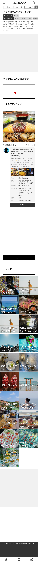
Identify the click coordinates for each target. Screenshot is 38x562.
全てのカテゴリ (8, 18)
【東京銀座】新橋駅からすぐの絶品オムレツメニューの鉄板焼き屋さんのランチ (22, 152)
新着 (8, 7)
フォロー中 (19, 7)
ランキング (29, 7)
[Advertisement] (19, 53)
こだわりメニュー (26, 18)
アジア (16, 15)
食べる (17, 18)
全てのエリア (8, 15)
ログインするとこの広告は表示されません (18, 544)
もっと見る (19, 258)
